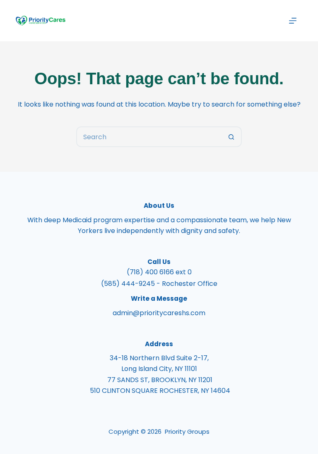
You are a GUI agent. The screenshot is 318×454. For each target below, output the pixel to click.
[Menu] (292, 20)
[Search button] (231, 136)
